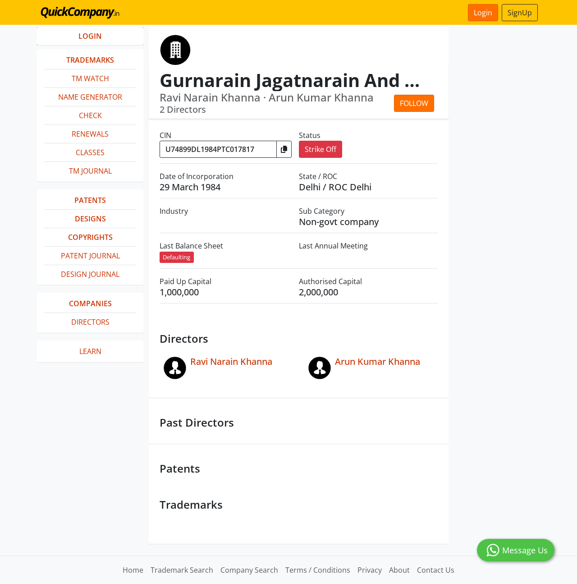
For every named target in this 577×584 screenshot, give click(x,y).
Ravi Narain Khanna (231, 361)
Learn (90, 351)
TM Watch (90, 78)
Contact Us (435, 570)
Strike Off (320, 149)
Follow (414, 103)
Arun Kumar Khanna (377, 361)
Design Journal (90, 274)
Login (483, 13)
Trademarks (90, 60)
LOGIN (90, 36)
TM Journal (90, 171)
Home (133, 570)
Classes (90, 152)
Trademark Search (182, 570)
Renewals (90, 134)
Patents (90, 200)
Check (90, 115)
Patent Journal (90, 256)
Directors (90, 322)
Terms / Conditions (317, 570)
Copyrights (90, 237)
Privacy (369, 570)
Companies (90, 303)
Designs (90, 219)
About (399, 570)
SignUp (520, 13)
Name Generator (90, 97)
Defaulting (176, 257)
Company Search (249, 570)
